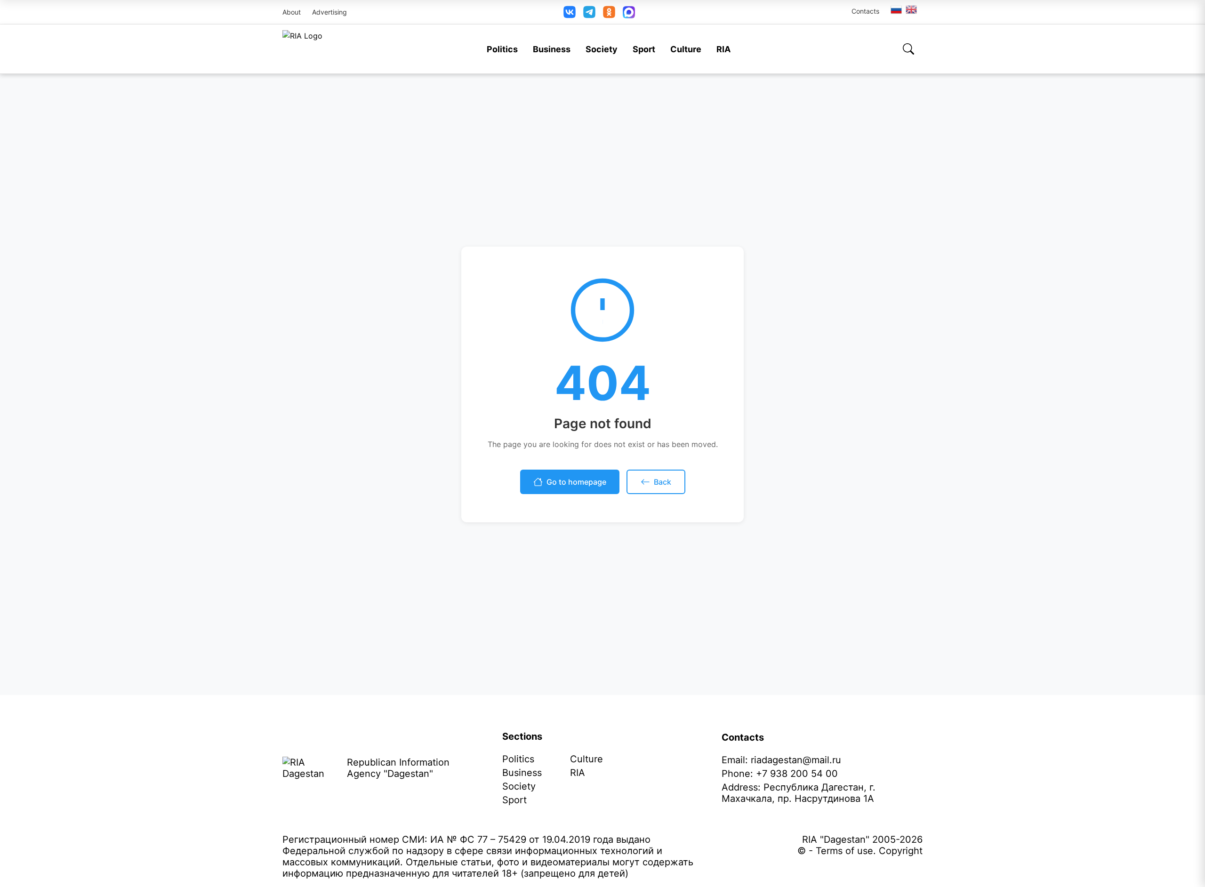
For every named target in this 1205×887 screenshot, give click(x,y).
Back (662, 482)
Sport (644, 49)
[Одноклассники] (609, 12)
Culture (685, 49)
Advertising (329, 12)
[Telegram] (589, 12)
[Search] (908, 49)
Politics (502, 49)
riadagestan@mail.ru (796, 760)
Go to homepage (576, 482)
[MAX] (629, 12)
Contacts (865, 11)
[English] (912, 9)
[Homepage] (302, 49)
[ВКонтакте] (570, 12)
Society (602, 49)
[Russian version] (896, 9)
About (291, 12)
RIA (723, 49)
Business (551, 49)
